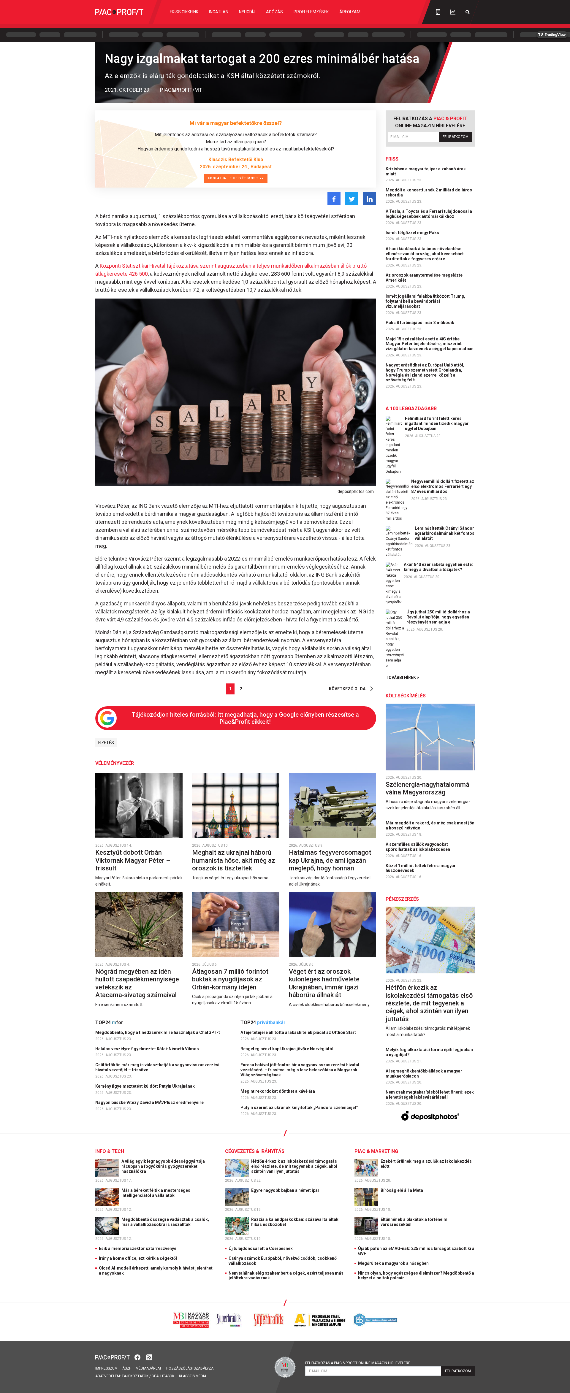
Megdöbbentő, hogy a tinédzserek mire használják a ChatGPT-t (158, 1032)
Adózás (274, 11)
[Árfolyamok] (452, 12)
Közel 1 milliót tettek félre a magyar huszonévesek (421, 868)
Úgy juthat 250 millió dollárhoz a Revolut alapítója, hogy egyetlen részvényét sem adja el (438, 617)
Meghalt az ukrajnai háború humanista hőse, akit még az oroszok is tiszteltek (233, 860)
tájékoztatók (135, 1376)
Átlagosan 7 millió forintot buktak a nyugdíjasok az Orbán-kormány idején (230, 979)
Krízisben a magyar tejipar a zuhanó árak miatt (426, 171)
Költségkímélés (406, 696)
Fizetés (106, 742)
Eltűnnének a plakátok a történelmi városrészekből (415, 1222)
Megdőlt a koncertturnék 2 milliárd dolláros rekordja (429, 192)
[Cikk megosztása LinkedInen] (369, 198)
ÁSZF (126, 1368)
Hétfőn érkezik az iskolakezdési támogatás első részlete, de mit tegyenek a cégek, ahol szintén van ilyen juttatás (429, 1003)
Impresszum (106, 1368)
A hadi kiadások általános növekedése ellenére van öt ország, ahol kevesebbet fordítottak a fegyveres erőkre (425, 253)
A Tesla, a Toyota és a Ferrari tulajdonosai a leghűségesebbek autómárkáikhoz (429, 214)
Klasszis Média (192, 1376)
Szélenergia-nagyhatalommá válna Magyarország (427, 788)
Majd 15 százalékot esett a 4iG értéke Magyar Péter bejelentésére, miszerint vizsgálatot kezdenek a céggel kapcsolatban (430, 344)
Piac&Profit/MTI (182, 90)
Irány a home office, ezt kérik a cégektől (138, 1258)
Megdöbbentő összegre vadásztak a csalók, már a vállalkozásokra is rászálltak (165, 1222)
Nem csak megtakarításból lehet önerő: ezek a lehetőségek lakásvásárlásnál (430, 1095)
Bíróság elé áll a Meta (402, 1190)
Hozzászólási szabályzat (190, 1368)
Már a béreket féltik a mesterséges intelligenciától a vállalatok (155, 1193)
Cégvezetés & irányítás (254, 1151)
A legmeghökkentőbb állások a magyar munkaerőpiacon (424, 1073)
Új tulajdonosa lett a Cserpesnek (261, 1248)
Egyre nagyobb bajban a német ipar (285, 1190)
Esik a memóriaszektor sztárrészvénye (137, 1248)
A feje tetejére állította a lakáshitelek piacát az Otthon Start (298, 1032)
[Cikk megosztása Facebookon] (334, 198)
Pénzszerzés (402, 899)
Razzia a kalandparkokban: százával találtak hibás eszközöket (294, 1222)
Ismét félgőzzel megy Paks (413, 232)
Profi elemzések (311, 11)
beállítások (163, 1376)
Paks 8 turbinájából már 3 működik (420, 322)
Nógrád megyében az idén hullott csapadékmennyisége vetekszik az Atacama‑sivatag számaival (137, 983)
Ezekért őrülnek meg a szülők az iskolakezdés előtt (426, 1164)
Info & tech (109, 1151)
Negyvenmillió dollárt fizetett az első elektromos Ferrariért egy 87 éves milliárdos (442, 486)
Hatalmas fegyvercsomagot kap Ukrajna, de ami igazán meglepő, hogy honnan (330, 860)
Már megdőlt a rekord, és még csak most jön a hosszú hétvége (430, 825)
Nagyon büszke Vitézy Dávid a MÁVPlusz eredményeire (150, 1102)
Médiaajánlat (149, 1368)
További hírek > (402, 677)
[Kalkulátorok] (438, 12)
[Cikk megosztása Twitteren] (351, 198)
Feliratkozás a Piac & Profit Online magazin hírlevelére (357, 1363)
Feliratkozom (455, 137)
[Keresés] (467, 12)
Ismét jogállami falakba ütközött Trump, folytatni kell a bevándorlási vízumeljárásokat (425, 301)
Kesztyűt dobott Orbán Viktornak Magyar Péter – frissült (132, 860)
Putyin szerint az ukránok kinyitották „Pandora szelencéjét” (299, 1107)
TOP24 (109, 1022)
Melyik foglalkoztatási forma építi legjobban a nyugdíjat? (429, 1052)
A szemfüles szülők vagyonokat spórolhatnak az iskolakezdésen (418, 847)
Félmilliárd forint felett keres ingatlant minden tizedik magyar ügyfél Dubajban (437, 423)
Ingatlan (218, 11)
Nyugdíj (247, 11)
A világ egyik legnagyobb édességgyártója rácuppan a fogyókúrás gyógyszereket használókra (163, 1166)
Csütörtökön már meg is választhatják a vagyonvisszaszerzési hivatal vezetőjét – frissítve (157, 1067)
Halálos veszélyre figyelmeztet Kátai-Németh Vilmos (147, 1048)
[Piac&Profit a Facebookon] (138, 1357)
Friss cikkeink (184, 11)
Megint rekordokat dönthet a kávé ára (278, 1091)
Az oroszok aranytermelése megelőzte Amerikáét (424, 278)
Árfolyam (349, 11)
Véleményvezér (114, 763)
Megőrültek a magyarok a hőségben (393, 1263)
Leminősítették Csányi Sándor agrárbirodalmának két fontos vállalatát (444, 533)
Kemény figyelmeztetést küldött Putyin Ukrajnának (145, 1086)
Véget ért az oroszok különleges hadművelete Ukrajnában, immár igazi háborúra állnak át (324, 983)
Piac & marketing (376, 1151)
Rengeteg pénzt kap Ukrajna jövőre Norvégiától (287, 1048)
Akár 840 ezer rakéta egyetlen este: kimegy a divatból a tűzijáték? (438, 567)
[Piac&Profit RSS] (149, 1357)
